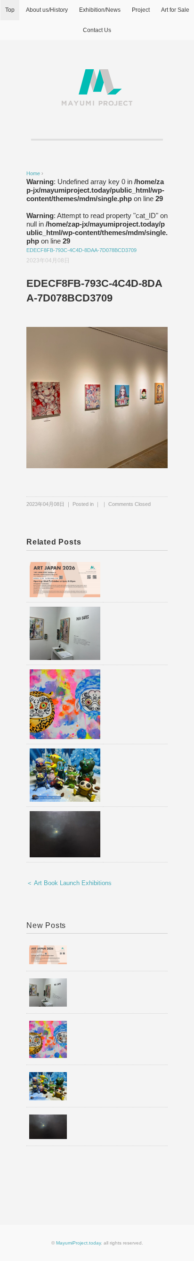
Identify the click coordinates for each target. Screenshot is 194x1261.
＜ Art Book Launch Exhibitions (69, 883)
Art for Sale (175, 10)
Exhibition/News (100, 10)
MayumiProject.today (78, 1242)
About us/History (47, 10)
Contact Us (97, 30)
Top (10, 10)
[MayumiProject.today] (97, 75)
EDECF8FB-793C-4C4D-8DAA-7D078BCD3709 (81, 250)
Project (141, 10)
